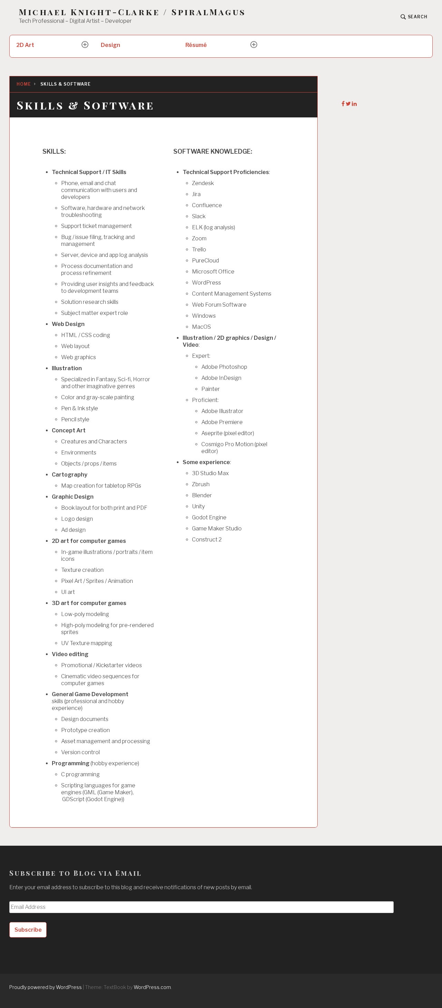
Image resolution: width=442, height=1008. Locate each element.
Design (110, 45)
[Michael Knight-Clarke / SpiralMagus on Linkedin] (354, 103)
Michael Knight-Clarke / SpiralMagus (132, 12)
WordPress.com (152, 987)
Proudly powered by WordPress (45, 987)
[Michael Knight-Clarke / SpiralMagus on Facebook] (344, 103)
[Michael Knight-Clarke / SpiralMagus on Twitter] (349, 103)
